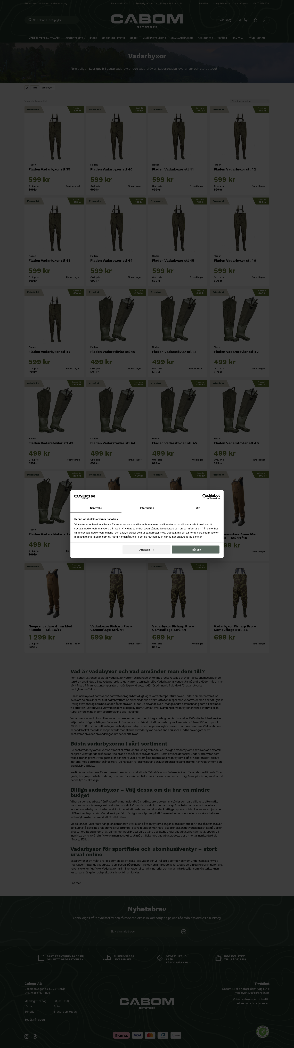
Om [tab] (198, 507)
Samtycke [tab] (96, 507)
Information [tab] (147, 507)
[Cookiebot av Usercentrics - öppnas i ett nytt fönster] (205, 496)
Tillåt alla (195, 549)
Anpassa (144, 549)
